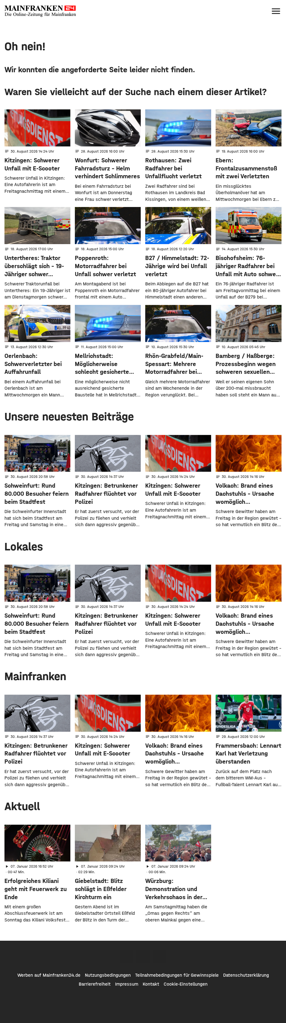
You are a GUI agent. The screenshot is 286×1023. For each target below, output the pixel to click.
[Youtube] (159, 956)
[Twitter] (143, 956)
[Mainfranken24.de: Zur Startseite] (40, 11)
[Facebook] (126, 956)
